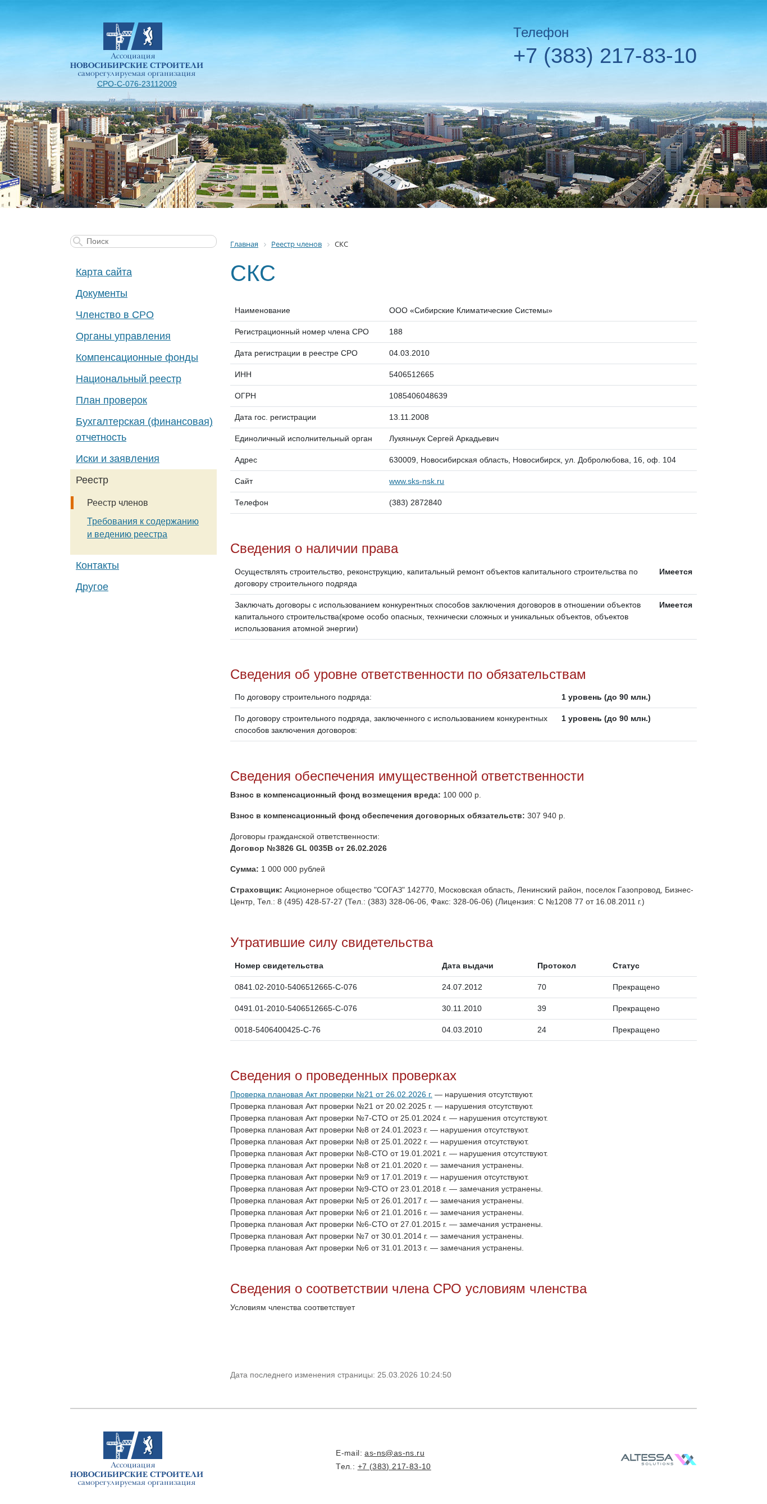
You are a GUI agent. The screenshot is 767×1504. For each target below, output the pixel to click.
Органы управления (123, 336)
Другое (92, 586)
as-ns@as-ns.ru (394, 1452)
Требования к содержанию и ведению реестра (143, 528)
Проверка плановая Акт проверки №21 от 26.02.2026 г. (331, 1094)
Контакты (97, 565)
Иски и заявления (117, 458)
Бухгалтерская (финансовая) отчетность (144, 429)
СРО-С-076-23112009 (137, 83)
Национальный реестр (128, 378)
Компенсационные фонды (137, 357)
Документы (101, 293)
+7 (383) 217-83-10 (605, 55)
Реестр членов (117, 503)
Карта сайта (104, 272)
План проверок (111, 400)
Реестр (92, 480)
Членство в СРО (115, 314)
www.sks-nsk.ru (416, 481)
